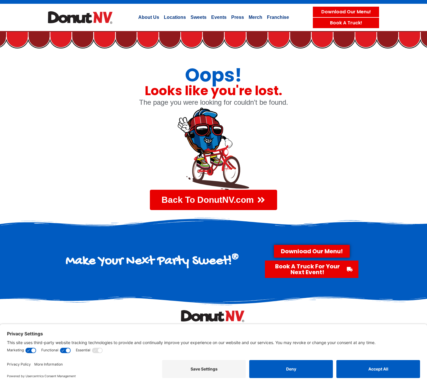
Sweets (199, 17)
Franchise (278, 17)
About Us (148, 17)
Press (237, 17)
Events (219, 17)
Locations (175, 17)
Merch (255, 17)
